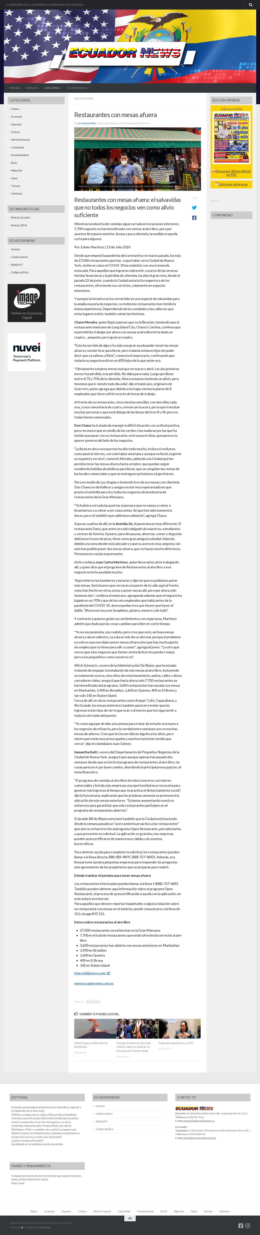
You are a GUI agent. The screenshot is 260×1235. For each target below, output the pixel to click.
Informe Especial (20, 139)
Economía (16, 116)
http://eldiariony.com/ (90, 973)
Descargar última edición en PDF (233, 173)
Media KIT (17, 264)
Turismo (15, 185)
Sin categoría (83, 98)
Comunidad (17, 147)
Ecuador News (87, 123)
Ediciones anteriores (233, 184)
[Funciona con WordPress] (22, 1227)
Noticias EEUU (93, 1002)
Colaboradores (19, 256)
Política (15, 108)
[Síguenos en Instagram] (247, 1226)
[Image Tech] (27, 321)
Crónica (15, 132)
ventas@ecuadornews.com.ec (199, 1137)
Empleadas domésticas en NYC (176, 1043)
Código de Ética (20, 272)
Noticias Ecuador (20, 217)
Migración (16, 170)
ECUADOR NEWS (77, 88)
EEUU (14, 162)
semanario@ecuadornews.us (199, 1120)
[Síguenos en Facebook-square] (241, 1226)
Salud (14, 178)
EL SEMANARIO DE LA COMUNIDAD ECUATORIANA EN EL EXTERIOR (44, 4)
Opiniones (16, 193)
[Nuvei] (27, 370)
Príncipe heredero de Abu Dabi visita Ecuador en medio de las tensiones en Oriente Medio (133, 1046)
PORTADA (14, 88)
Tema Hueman (44, 1227)
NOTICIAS (31, 88)
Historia (15, 249)
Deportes (16, 124)
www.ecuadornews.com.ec (94, 983)
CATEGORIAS (51, 88)
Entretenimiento (20, 155)
